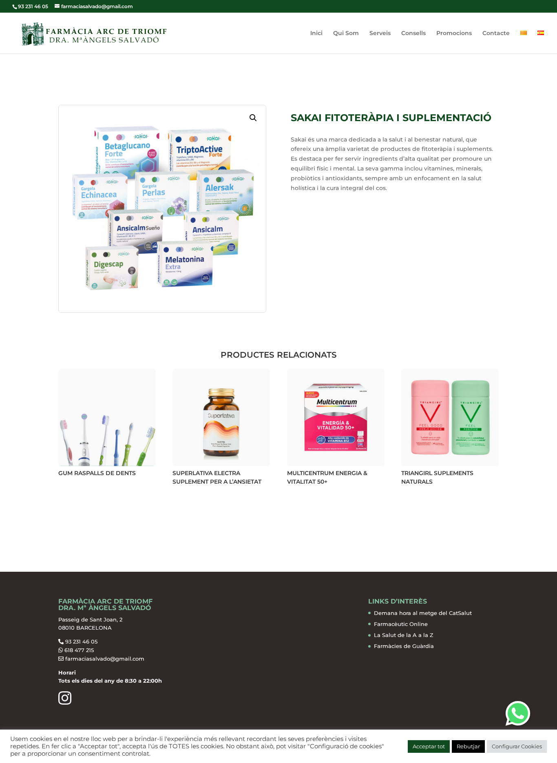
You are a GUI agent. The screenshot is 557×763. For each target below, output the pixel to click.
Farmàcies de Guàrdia (404, 646)
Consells (413, 33)
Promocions (454, 33)
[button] (253, 118)
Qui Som (346, 33)
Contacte (496, 33)
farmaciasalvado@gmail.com (104, 658)
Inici (316, 33)
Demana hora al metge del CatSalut (423, 613)
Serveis (380, 33)
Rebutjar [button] (468, 746)
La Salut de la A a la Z (403, 635)
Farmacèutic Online (401, 624)
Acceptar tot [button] (429, 746)
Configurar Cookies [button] (517, 746)
